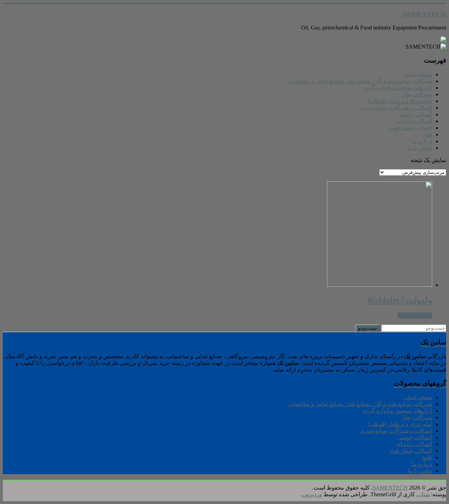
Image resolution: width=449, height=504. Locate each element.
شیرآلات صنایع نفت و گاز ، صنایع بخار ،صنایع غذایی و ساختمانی (359, 81)
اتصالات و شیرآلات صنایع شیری (396, 108)
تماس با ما (420, 148)
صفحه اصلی (418, 74)
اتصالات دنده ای (414, 121)
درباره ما (422, 141)
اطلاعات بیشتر (415, 315)
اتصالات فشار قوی (410, 128)
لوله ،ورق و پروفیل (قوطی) (400, 101)
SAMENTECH (424, 14)
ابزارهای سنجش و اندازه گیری (397, 88)
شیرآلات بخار (417, 94)
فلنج (427, 134)
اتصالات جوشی (414, 114)
